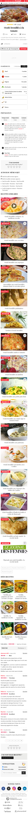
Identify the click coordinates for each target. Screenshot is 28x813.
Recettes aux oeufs (14, 3)
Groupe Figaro (12, 795)
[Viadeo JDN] (20, 808)
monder (20, 128)
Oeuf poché (5, 186)
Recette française (7, 572)
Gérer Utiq (24, 794)
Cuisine (5, 767)
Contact (13, 793)
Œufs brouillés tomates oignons (11, 179)
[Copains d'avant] (7, 808)
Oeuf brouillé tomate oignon (10, 176)
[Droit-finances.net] (20, 805)
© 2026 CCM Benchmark (21, 795)
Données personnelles (6, 794)
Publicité (17, 793)
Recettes (6, 3)
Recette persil (6, 568)
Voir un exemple (22, 767)
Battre (6, 124)
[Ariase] (7, 811)
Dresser (7, 154)
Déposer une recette (7, 757)
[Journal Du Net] (20, 802)
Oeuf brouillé (23, 3)
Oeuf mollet (5, 184)
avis (19, 24)
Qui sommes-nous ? (7, 793)
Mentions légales (5, 795)
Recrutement (22, 793)
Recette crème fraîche (18, 568)
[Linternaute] (7, 805)
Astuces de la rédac (8, 769)
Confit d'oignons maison (9, 188)
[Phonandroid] (20, 811)
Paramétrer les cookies (16, 794)
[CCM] (7, 802)
